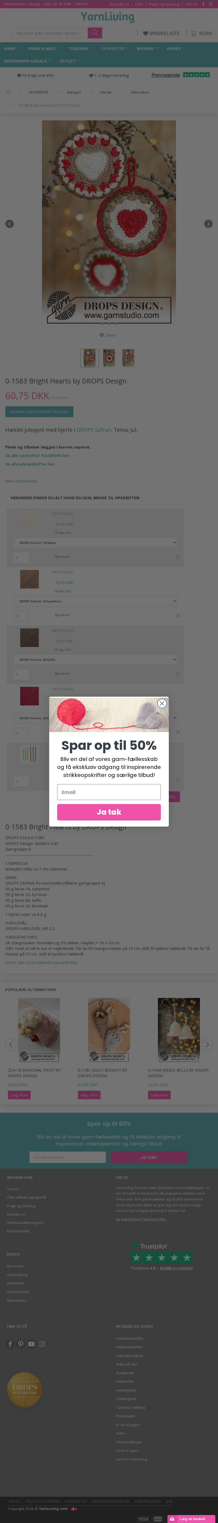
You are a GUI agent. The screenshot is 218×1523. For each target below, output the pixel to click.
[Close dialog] (162, 703)
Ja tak (109, 812)
